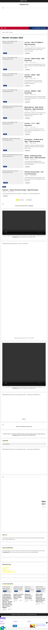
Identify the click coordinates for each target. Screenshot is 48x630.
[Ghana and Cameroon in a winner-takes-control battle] (30, 589)
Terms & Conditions (6, 570)
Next (30, 199)
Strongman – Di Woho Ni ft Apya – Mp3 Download (13, 145)
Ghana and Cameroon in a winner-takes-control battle (28, 596)
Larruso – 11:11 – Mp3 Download (13, 129)
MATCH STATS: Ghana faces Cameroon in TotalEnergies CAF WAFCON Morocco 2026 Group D (40, 598)
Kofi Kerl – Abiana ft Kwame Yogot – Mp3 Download (20, 190)
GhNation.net (24, 4)
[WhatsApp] (0, 627)
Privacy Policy (5, 567)
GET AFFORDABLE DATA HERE (39, 28)
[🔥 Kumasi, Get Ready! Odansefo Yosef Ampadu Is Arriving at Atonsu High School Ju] (7, 589)
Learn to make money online (9, 572)
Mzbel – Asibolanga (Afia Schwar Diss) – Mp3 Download (13, 161)
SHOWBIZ (5, 182)
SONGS (5, 53)
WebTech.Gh (31, 205)
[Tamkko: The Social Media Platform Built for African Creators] (18, 589)
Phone (2, 629)
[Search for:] (45, 507)
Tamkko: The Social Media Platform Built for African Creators (18, 596)
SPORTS (27, 591)
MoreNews (28, 614)
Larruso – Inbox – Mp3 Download (13, 80)
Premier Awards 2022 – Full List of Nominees (13, 177)
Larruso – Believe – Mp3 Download (13, 96)
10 (27, 199)
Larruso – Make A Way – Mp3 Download (13, 64)
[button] (2, 28)
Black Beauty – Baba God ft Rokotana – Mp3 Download (13, 112)
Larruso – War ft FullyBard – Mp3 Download (13, 48)
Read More (28, 53)
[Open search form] (27, 28)
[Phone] (0, 629)
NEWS (5, 591)
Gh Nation (26, 46)
